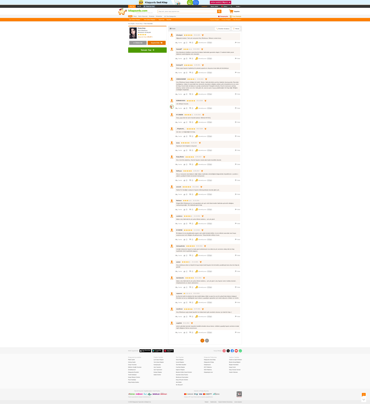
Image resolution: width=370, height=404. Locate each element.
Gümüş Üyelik (131, 362)
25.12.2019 (200, 100)
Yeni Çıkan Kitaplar (149, 19)
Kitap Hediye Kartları (133, 382)
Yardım (238, 6)
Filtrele (237, 28)
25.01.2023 (197, 35)
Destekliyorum (132, 369)
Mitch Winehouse (142, 30)
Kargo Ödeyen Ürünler (134, 377)
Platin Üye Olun (150, 6)
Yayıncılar (161, 19)
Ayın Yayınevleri (158, 369)
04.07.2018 (200, 128)
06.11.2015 (198, 278)
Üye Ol (139, 6)
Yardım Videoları (233, 372)
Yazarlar (168, 19)
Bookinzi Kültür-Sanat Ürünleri (184, 372)
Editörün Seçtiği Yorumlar (134, 367)
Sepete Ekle (155, 43)
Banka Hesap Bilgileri (234, 362)
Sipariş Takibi (214, 6)
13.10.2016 (197, 216)
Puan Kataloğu (236, 16)
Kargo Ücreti (232, 367)
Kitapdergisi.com (208, 372)
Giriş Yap (132, 6)
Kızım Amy (139, 23)
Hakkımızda (213, 402)
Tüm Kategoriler (171, 16)
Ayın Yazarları (157, 367)
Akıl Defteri (179, 382)
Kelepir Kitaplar (158, 372)
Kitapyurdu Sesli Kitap (210, 359)
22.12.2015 (195, 262)
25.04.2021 (200, 79)
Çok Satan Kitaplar (134, 19)
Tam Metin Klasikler (181, 364)
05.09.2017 (194, 143)
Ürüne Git (138, 43)
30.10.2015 (196, 293)
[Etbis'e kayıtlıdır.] (239, 394)
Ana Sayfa (131, 23)
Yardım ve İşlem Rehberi (235, 359)
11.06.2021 (197, 65)
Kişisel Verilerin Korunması (225, 402)
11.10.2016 (197, 230)
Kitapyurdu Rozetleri (133, 372)
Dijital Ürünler (157, 374)
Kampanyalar (224, 16)
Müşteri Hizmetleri (233, 364)
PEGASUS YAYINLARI (144, 32)
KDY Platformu (208, 367)
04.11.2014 (186, 323)
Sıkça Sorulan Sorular (234, 369)
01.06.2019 (197, 114)
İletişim (206, 402)
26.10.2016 (196, 200)
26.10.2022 (196, 49)
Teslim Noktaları (132, 374)
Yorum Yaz (146, 50)
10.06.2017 (198, 157)
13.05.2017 (196, 171)
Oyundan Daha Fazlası (182, 374)
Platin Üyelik (131, 359)
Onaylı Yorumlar (132, 364)
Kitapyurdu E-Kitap (209, 362)
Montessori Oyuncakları (182, 377)
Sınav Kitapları (226, 19)
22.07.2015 (197, 309)
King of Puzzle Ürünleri (182, 379)
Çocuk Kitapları (215, 19)
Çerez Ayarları (238, 402)
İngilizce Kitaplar (180, 369)
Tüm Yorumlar (148, 23)
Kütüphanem (207, 364)
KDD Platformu (208, 369)
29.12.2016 (195, 187)
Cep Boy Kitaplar (180, 367)
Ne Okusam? (237, 19)
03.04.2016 (199, 246)
